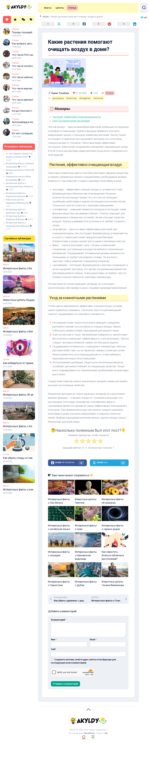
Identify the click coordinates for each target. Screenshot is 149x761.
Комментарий (58, 620)
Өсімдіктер (85, 98)
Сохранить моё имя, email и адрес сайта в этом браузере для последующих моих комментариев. (83, 661)
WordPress (89, 733)
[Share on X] (50, 24)
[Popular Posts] (15, 19)
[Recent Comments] (23, 19)
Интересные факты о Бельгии (21, 268)
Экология (98, 98)
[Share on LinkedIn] (126, 24)
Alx (106, 733)
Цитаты (6, 296)
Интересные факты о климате (21, 489)
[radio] (76, 441)
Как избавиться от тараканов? (21, 363)
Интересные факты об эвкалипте (23, 394)
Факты (6, 265)
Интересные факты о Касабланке (23, 426)
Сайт (53, 649)
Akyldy (46, 16)
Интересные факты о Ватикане (21, 331)
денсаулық (58, 98)
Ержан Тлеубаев (60, 93)
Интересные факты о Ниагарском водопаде (86, 555)
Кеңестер (71, 98)
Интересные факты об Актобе (20, 170)
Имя (54, 639)
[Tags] (31, 19)
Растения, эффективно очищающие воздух (76, 116)
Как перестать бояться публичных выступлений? (113, 555)
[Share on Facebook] (75, 24)
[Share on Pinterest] (101, 24)
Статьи (15, 29)
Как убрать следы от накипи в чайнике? (27, 457)
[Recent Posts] (7, 19)
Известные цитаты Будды (19, 299)
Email (93, 639)
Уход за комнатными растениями (71, 120)
